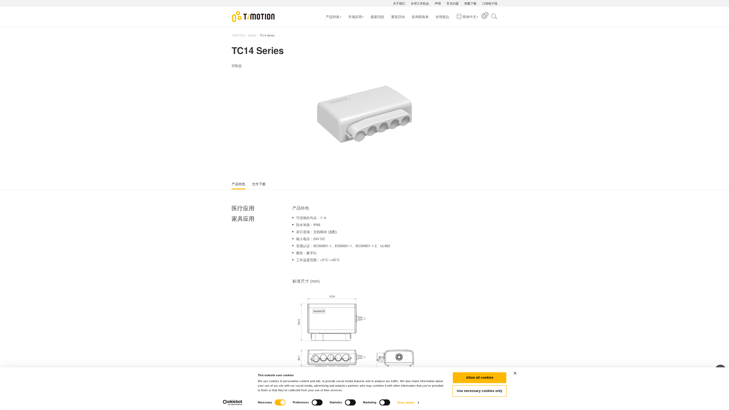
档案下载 (470, 3)
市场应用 (355, 16)
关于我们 (399, 3)
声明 (438, 3)
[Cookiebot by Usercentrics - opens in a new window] (232, 402)
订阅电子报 (489, 3)
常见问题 (453, 3)
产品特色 (238, 184)
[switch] (317, 402)
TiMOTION (238, 35)
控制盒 (252, 35)
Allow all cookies (479, 377)
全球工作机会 (420, 3)
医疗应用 (243, 208)
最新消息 (377, 16)
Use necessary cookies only (479, 391)
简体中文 (469, 16)
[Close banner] (515, 373)
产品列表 (332, 16)
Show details (405, 402)
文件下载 (259, 184)
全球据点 (442, 16)
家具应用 (243, 218)
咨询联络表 (420, 16)
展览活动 (398, 16)
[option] (364, 115)
